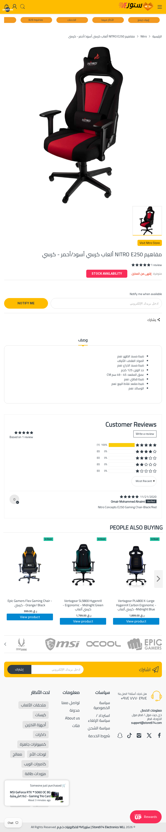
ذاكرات (40, 734)
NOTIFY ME (26, 303)
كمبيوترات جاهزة (33, 744)
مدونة (75, 710)
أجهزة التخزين (35, 724)
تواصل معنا (70, 702)
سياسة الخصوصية (102, 705)
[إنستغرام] (139, 736)
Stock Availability (107, 273)
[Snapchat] (120, 736)
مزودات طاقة (35, 773)
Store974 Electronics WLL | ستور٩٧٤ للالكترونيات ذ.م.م (91, 827)
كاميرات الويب (35, 764)
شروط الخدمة (99, 735)
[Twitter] (149, 736)
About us (72, 718)
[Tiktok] (129, 736)
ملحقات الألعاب (33, 705)
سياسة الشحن (99, 728)
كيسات (40, 714)
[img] (129, 497)
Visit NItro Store (150, 243)
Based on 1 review (21, 437)
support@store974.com (146, 723)
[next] (158, 579)
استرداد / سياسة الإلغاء (99, 718)
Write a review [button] (145, 434)
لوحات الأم (38, 754)
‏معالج (17, 754)
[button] (141, 265)
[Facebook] (159, 736)
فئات (76, 725)
